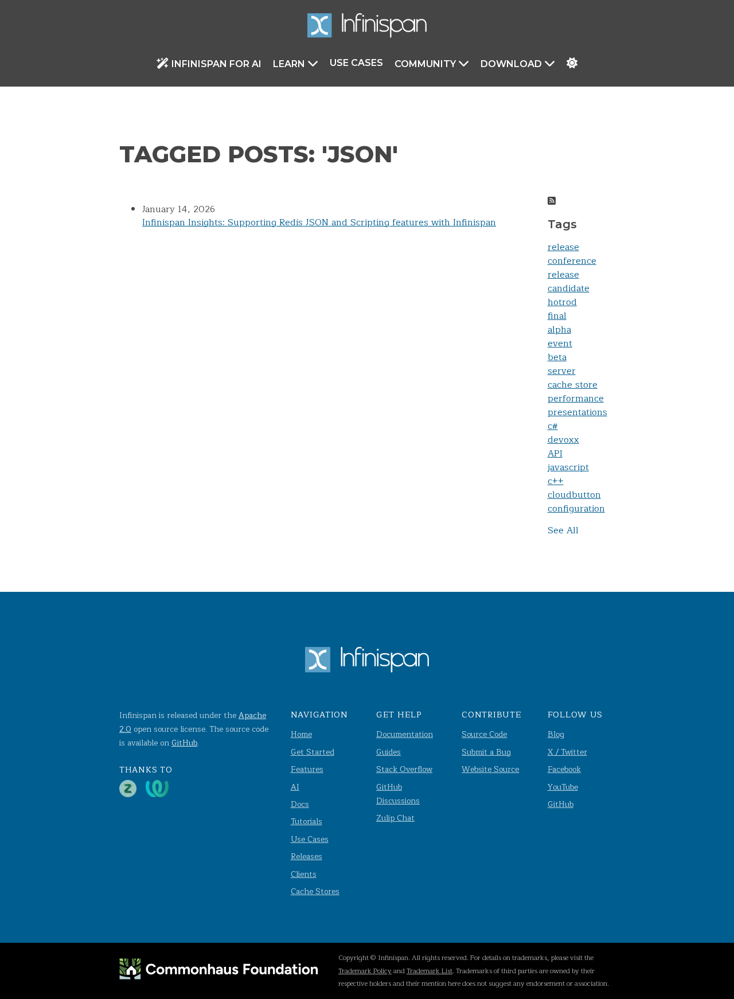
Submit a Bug (486, 752)
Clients (304, 874)
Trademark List (429, 971)
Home (301, 734)
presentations (577, 412)
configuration (576, 508)
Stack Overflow (404, 769)
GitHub (184, 743)
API (555, 453)
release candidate (568, 281)
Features (307, 769)
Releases (306, 856)
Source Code (484, 734)
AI (295, 787)
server (562, 371)
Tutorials (306, 821)
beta (557, 357)
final (557, 316)
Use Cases (356, 62)
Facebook (564, 769)
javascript (568, 467)
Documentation (404, 734)
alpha (559, 329)
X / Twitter (567, 752)
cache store (573, 384)
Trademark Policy (365, 971)
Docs (300, 804)
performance (576, 398)
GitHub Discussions (398, 794)
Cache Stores (315, 891)
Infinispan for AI (216, 63)
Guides (388, 752)
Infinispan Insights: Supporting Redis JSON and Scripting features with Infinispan (319, 222)
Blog (556, 734)
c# (553, 426)
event (560, 343)
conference (572, 260)
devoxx (563, 439)
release (563, 247)
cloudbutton (574, 494)
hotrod (562, 302)
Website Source (490, 769)
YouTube (563, 787)
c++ (556, 481)
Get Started (312, 752)
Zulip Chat (395, 818)
